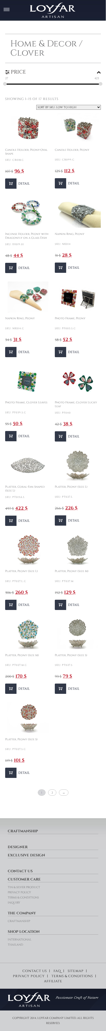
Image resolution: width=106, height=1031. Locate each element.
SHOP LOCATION (24, 931)
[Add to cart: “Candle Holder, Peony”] (68, 183)
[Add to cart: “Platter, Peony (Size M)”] (68, 605)
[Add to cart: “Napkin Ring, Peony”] (68, 268)
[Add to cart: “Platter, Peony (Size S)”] (68, 689)
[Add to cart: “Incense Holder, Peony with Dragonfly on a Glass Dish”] (18, 268)
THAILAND (15, 945)
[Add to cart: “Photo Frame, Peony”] (68, 352)
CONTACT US (20, 871)
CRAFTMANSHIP (23, 831)
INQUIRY (14, 903)
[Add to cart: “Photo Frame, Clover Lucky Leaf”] (68, 436)
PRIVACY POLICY (19, 892)
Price (18, 71)
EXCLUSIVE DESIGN (26, 855)
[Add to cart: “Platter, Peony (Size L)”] (68, 520)
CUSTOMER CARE (24, 879)
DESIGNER (18, 847)
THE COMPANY (22, 913)
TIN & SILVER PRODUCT (24, 887)
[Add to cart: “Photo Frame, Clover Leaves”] (18, 436)
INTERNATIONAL (19, 940)
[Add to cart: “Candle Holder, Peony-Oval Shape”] (18, 183)
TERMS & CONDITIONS (23, 897)
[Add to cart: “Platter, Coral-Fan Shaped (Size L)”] (18, 521)
